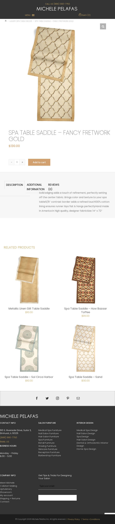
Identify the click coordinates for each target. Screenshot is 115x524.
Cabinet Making (8, 485)
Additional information (35, 187)
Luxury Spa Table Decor (20, 21)
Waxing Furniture (47, 446)
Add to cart (39, 162)
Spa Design (83, 436)
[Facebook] (36, 398)
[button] (28, 15)
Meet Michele (7, 482)
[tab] (14, 187)
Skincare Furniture (47, 449)
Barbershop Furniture (49, 455)
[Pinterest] (67, 398)
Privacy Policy (74, 519)
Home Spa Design (86, 449)
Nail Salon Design (86, 433)
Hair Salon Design (86, 439)
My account (6, 495)
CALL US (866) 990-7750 (57, 3)
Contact (4, 501)
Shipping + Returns (10, 498)
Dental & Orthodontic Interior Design (92, 444)
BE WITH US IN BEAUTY (57, 497)
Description (14, 185)
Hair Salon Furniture (48, 436)
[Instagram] (57, 398)
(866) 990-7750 (8, 437)
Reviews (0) (53, 187)
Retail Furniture (46, 442)
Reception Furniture (49, 452)
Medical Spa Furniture (50, 430)
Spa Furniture (45, 439)
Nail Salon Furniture (48, 433)
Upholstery (6, 489)
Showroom (6, 492)
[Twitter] (47, 398)
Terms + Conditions (91, 519)
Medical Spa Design (87, 430)
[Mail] (78, 398)
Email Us (4, 441)
